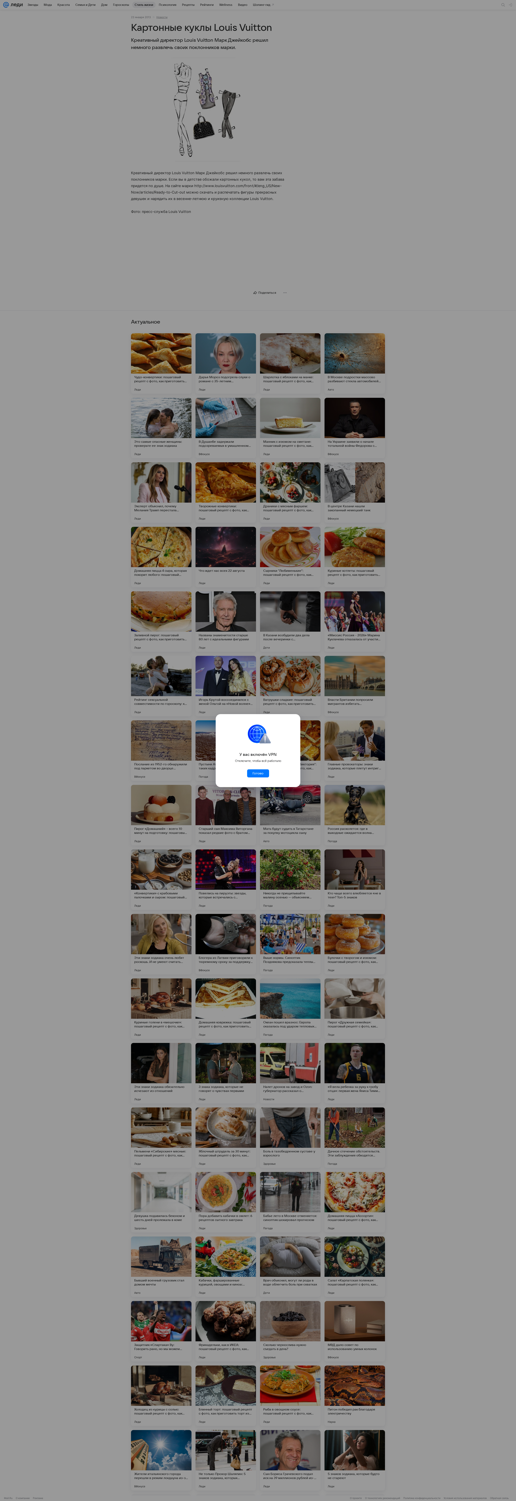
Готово (258, 773)
